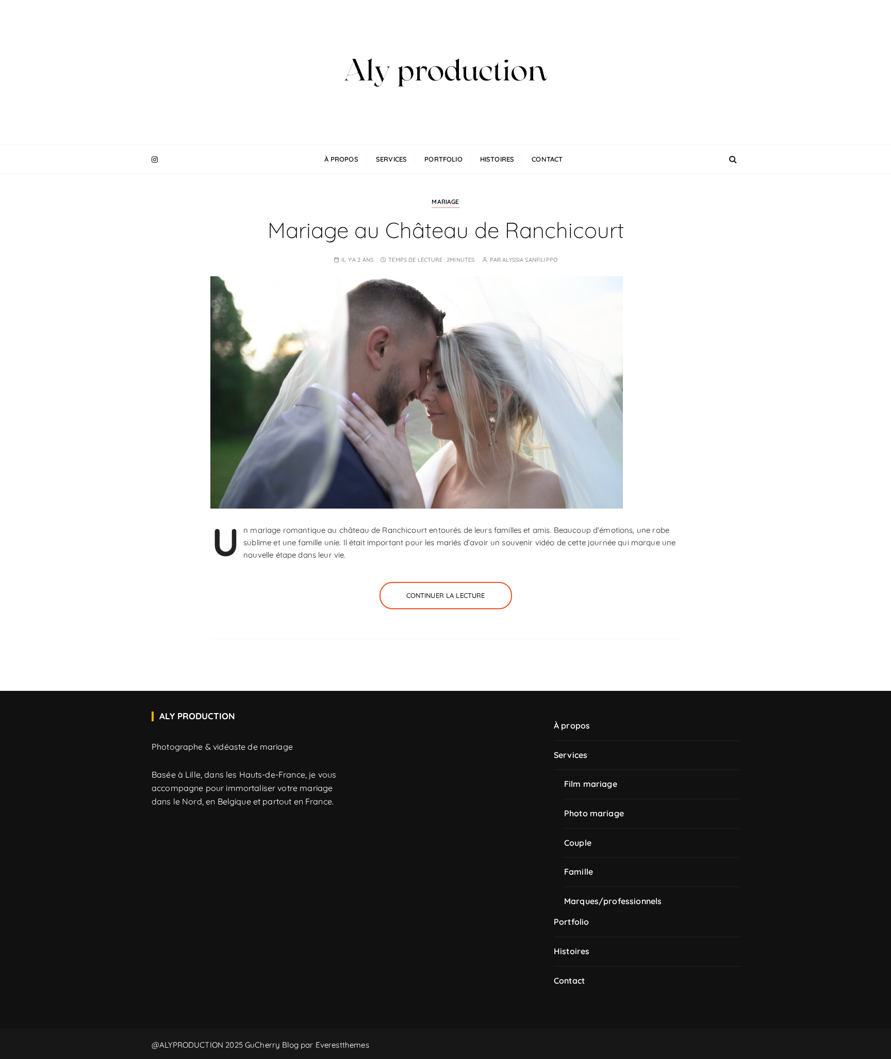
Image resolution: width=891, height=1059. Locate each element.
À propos (341, 159)
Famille (578, 871)
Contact (547, 159)
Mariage (445, 202)
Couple (577, 842)
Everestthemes (342, 1045)
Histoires (497, 159)
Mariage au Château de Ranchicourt (446, 230)
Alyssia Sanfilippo (529, 260)
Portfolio (443, 159)
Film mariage (590, 784)
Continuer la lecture (445, 595)
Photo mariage (594, 813)
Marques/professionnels (613, 901)
